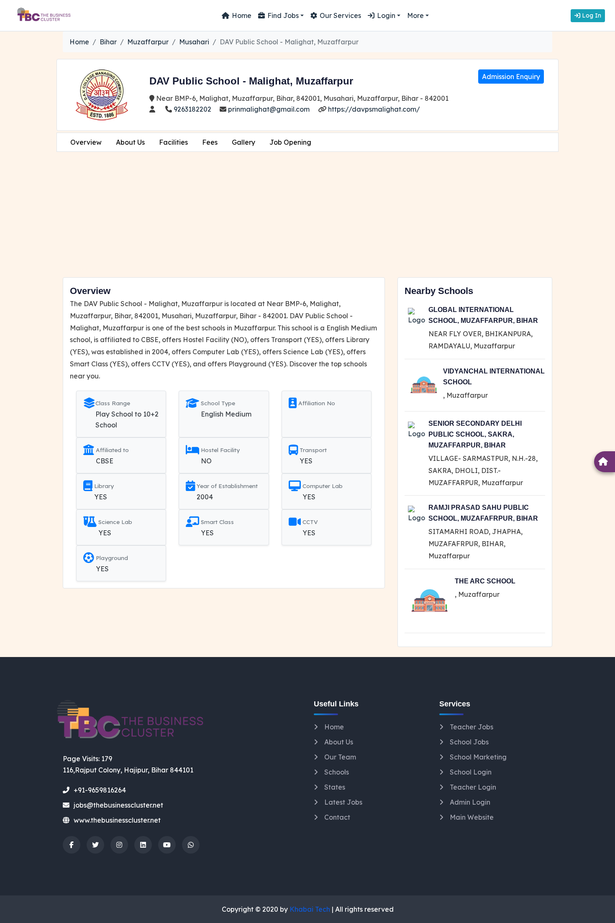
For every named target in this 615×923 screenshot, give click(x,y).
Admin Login (470, 802)
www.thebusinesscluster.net (117, 820)
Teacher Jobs (471, 727)
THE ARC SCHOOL (485, 581)
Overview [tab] (86, 142)
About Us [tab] (130, 142)
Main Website (472, 817)
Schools (336, 772)
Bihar (108, 42)
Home (241, 15)
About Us (338, 742)
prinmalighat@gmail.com (268, 109)
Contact (337, 817)
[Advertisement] (307, 214)
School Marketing (478, 757)
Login (386, 15)
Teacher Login (473, 787)
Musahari (194, 42)
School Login (471, 772)
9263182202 (191, 109)
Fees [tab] (210, 142)
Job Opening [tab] (290, 142)
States (334, 787)
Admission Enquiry (511, 76)
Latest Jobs (343, 802)
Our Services (340, 15)
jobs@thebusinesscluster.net (118, 805)
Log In (590, 15)
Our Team (340, 757)
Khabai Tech (310, 909)
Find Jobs (283, 15)
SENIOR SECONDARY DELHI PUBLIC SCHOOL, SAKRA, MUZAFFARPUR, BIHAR (475, 434)
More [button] (415, 15)
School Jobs (469, 742)
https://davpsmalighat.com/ (373, 109)
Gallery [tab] (243, 142)
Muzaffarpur (148, 42)
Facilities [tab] (173, 142)
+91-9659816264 (100, 790)
